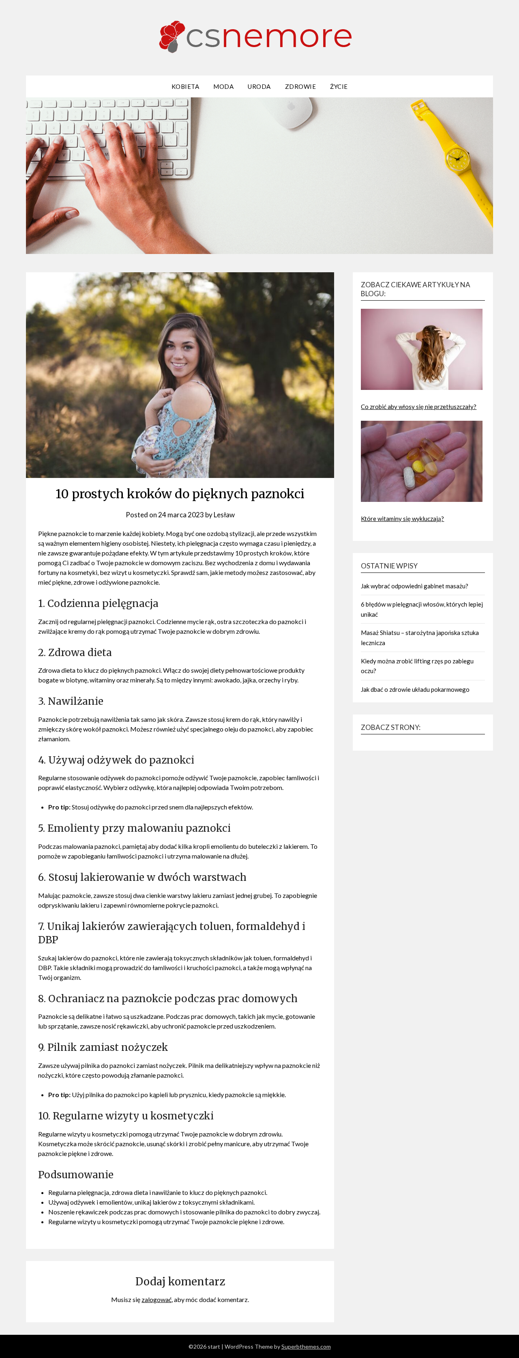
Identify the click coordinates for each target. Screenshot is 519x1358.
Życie (339, 86)
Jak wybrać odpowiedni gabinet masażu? (414, 586)
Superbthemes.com (306, 1346)
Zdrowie (300, 86)
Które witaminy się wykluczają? (402, 518)
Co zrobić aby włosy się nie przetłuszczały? (418, 406)
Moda (223, 86)
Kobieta (185, 86)
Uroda (259, 86)
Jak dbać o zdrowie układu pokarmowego (415, 689)
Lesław (224, 514)
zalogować (157, 1299)
